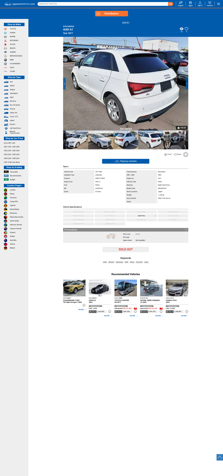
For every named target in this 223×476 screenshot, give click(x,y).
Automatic (119, 262)
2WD (126, 262)
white (146, 262)
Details (81, 309)
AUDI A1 (111, 262)
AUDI (124, 23)
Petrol (132, 262)
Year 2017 (139, 262)
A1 (128, 23)
